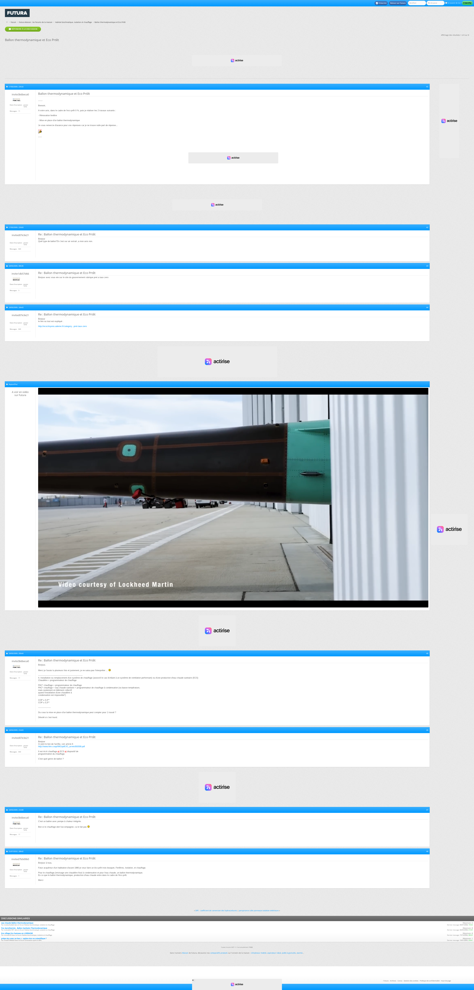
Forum (13, 22)
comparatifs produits (219, 953)
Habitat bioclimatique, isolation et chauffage (73, 22)
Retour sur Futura (397, 3)
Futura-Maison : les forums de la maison (35, 22)
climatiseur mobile (258, 953)
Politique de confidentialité (430, 981)
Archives (393, 981)
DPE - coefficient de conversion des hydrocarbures (216, 910)
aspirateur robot (274, 953)
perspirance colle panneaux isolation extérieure (259, 910)
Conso (400, 981)
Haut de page (446, 981)
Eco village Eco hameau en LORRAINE (17, 933)
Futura (386, 981)
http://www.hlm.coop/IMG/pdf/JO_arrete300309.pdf (61, 746)
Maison (185, 953)
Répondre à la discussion (23, 29)
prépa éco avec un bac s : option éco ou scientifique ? (24, 938)
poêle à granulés (289, 953)
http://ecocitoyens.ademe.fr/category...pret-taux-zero (62, 326)
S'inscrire (381, 3)
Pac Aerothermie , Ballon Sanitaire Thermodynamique (24, 928)
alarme (300, 953)
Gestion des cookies (411, 981)
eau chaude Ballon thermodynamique (17, 923)
